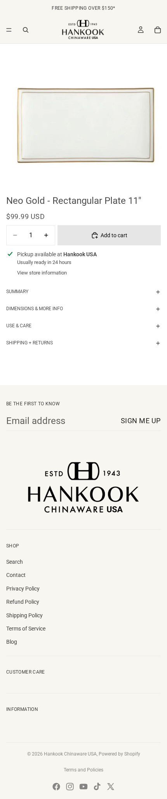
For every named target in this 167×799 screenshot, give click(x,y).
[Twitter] (110, 786)
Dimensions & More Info (34, 308)
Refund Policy (22, 602)
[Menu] (9, 30)
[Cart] (157, 29)
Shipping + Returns (29, 343)
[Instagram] (70, 786)
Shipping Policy (24, 615)
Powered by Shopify (119, 754)
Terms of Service (25, 628)
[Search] (25, 29)
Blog (11, 642)
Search (14, 562)
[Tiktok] (97, 786)
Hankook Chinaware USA (70, 754)
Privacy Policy (23, 588)
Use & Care (18, 325)
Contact (16, 575)
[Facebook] (56, 786)
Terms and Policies (83, 770)
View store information (42, 273)
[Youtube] (83, 786)
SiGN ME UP (141, 421)
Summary (17, 291)
